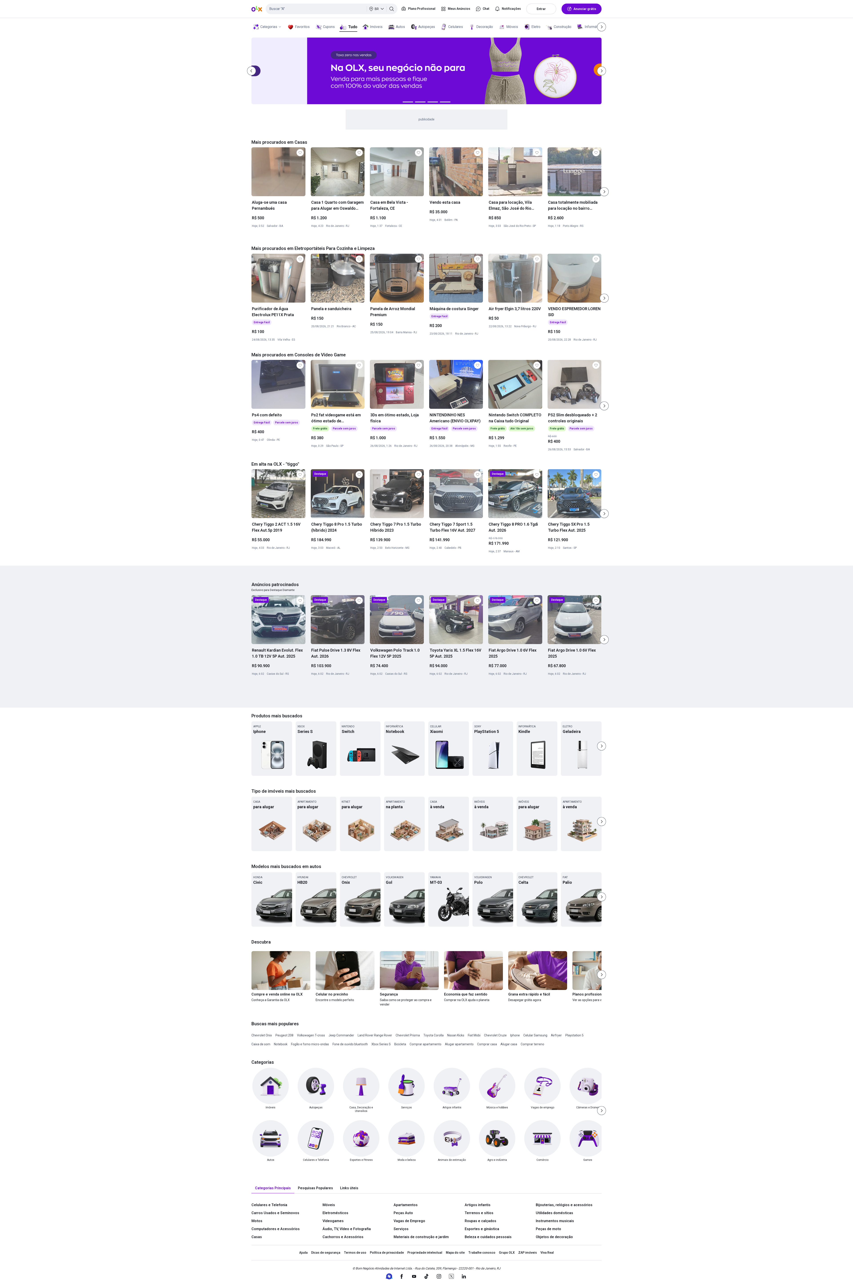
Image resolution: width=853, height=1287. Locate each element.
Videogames (333, 1221)
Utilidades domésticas (554, 1213)
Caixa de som (260, 1044)
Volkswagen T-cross (311, 1035)
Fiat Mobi (474, 1035)
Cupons (329, 27)
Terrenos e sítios (479, 1213)
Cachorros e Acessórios (343, 1237)
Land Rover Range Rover (375, 1035)
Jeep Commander (341, 1035)
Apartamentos (406, 1205)
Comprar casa (487, 1044)
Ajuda (303, 1252)
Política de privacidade (387, 1252)
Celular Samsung (535, 1035)
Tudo (352, 26)
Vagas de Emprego (409, 1221)
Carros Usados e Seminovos (275, 1213)
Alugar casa (508, 1044)
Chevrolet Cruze (495, 1035)
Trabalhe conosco (481, 1252)
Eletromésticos (335, 1213)
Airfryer (556, 1035)
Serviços (401, 1229)
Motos (256, 1221)
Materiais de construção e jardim (421, 1237)
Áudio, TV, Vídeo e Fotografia (347, 1229)
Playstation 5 (574, 1035)
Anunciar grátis (585, 9)
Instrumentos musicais (555, 1221)
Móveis (512, 27)
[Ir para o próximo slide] (604, 191)
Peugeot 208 (284, 1035)
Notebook (280, 1044)
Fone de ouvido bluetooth (350, 1044)
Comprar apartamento (425, 1044)
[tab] (272, 1188)
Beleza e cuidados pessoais (488, 1237)
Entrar (541, 9)
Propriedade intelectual (424, 1252)
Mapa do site (455, 1252)
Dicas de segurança (325, 1252)
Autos (400, 27)
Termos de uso (355, 1252)
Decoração (484, 27)
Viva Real (547, 1252)
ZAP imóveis (527, 1252)
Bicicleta (400, 1044)
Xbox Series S (381, 1044)
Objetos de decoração (554, 1237)
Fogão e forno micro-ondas (310, 1044)
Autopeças (426, 27)
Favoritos (302, 27)
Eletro (535, 27)
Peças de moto (548, 1229)
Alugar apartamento (459, 1044)
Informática (593, 27)
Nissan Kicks (455, 1035)
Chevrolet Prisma (408, 1035)
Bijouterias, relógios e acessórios (564, 1205)
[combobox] (331, 9)
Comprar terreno (532, 1044)
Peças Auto (403, 1213)
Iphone (515, 1035)
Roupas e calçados (480, 1221)
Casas (256, 1237)
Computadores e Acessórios (275, 1229)
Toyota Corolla (433, 1035)
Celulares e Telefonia (269, 1205)
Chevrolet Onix (261, 1035)
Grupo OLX (507, 1252)
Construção (562, 27)
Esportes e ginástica (482, 1229)
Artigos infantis (477, 1205)
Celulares (455, 27)
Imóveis (376, 27)
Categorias (268, 27)
